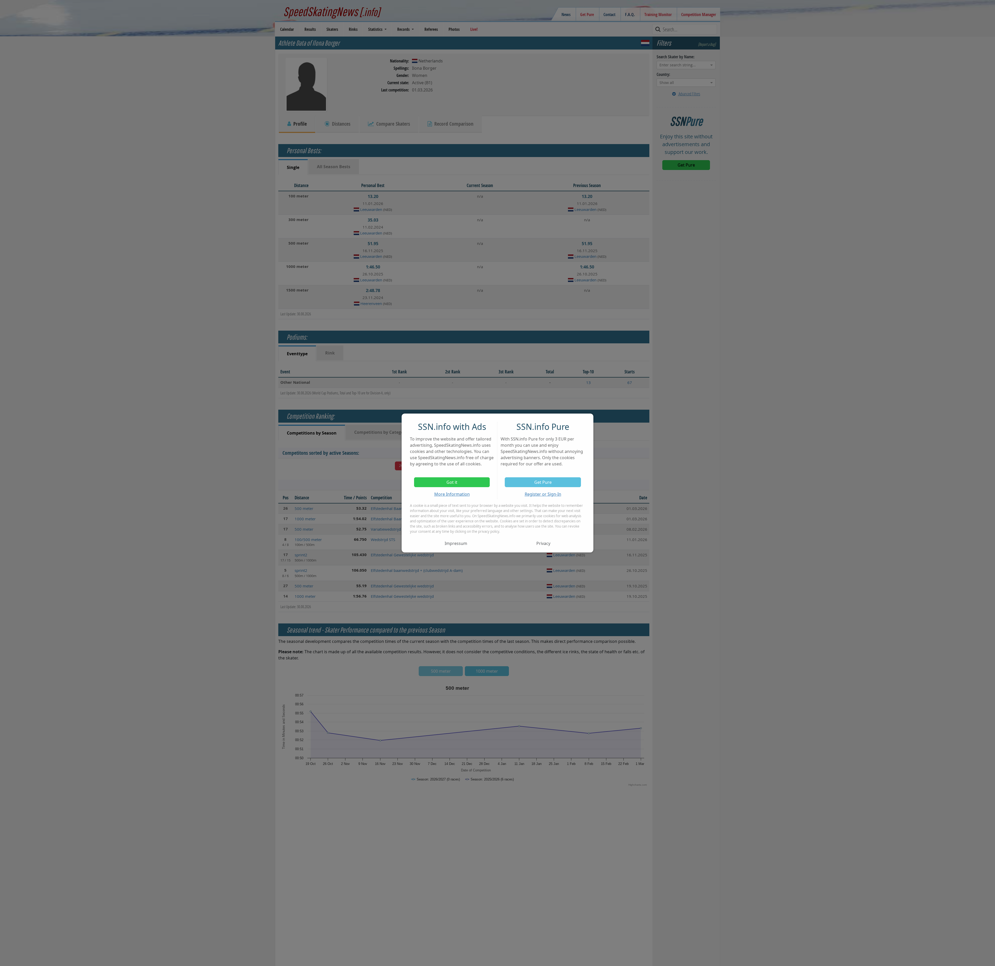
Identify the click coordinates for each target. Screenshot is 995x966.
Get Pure (543, 482)
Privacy (543, 543)
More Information (452, 494)
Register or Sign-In (543, 494)
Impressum (456, 543)
